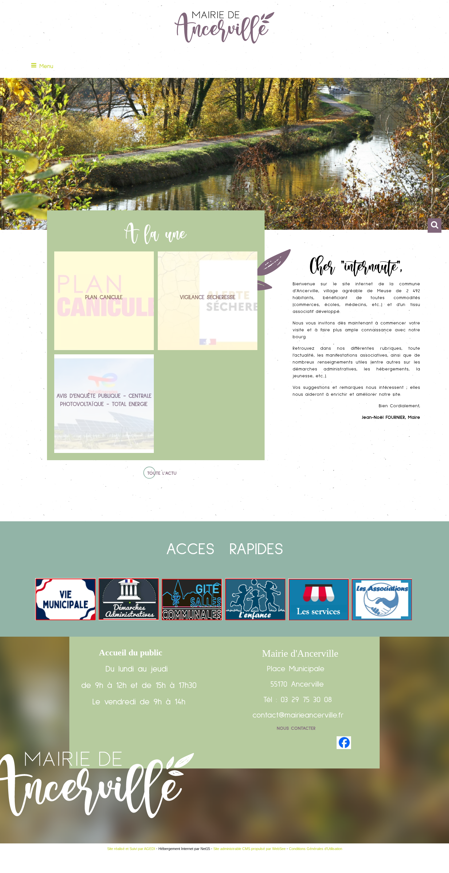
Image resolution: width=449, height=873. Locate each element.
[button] (434, 225)
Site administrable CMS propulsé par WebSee (249, 849)
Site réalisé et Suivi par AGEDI (131, 849)
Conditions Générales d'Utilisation (315, 849)
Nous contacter (296, 728)
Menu (46, 66)
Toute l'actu (162, 473)
